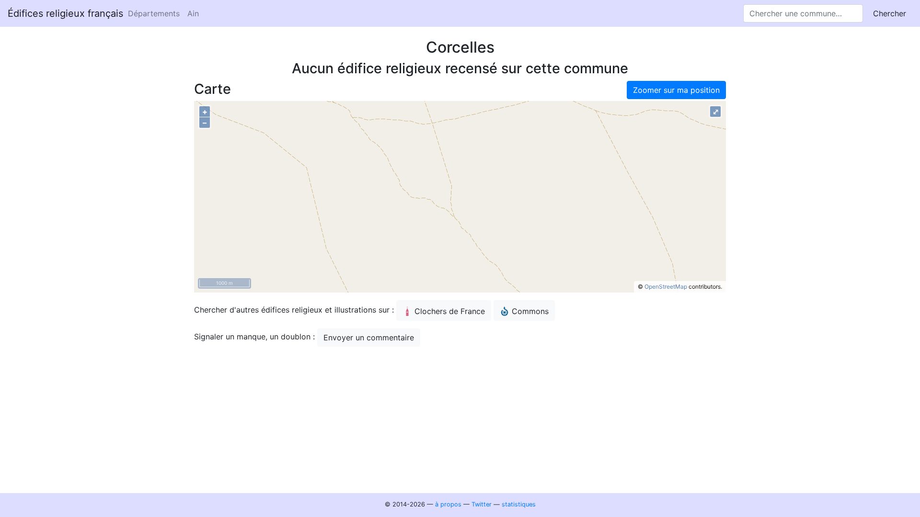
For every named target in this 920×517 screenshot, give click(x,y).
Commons (530, 311)
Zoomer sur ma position (676, 90)
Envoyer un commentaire (368, 337)
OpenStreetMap (665, 286)
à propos (448, 504)
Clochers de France (449, 311)
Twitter (482, 504)
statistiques (519, 504)
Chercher (889, 13)
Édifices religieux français (65, 13)
